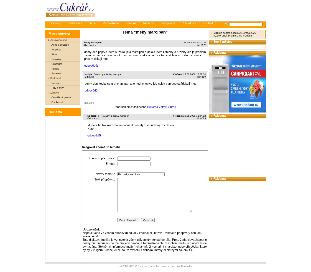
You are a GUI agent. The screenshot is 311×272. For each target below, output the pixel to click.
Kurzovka (186, 266)
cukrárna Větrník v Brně (161, 107)
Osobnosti (57, 102)
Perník (55, 68)
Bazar (93, 23)
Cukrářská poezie (61, 97)
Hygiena (56, 49)
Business (56, 73)
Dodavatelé (74, 23)
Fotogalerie (168, 23)
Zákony (56, 23)
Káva (54, 54)
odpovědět (91, 65)
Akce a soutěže (60, 44)
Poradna (130, 23)
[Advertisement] (182, 10)
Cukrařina (56, 64)
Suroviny (56, 59)
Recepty (148, 23)
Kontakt (208, 23)
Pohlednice (189, 23)
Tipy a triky (57, 87)
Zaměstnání (111, 23)
